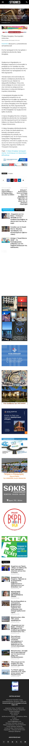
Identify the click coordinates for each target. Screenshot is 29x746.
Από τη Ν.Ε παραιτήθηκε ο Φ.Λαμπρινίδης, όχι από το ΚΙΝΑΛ (8, 192)
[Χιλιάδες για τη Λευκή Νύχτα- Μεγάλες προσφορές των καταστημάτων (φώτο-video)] (6, 229)
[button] (26, 2)
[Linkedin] (19, 180)
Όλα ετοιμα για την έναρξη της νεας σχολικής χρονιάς (18, 663)
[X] (12, 180)
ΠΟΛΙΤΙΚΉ (5, 44)
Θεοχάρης (10, 173)
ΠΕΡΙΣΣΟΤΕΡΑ (19, 210)
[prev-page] (3, 251)
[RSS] (16, 742)
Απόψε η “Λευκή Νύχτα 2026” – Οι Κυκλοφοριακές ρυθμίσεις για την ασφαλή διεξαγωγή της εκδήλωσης (18, 242)
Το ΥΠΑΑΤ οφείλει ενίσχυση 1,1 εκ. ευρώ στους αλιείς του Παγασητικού (18, 672)
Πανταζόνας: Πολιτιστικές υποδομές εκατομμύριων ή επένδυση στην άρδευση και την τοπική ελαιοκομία (17, 641)
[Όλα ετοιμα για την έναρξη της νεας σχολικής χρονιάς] (6, 664)
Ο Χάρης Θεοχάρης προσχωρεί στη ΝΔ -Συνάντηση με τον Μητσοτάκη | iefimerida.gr (14, 153)
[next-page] (5, 251)
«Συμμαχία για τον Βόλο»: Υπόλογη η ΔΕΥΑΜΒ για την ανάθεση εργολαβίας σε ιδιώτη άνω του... (18, 628)
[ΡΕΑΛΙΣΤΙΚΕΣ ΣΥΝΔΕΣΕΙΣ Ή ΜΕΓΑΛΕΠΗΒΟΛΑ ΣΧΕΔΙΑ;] (6, 593)
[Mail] (12, 742)
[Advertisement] (14, 278)
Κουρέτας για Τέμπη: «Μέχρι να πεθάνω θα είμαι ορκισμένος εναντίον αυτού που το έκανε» (19, 569)
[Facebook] (8, 180)
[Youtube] (25, 742)
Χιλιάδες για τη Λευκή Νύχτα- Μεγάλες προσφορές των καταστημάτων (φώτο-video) (18, 230)
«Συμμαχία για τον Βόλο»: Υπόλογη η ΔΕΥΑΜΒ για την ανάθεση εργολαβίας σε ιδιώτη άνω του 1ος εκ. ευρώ (18, 218)
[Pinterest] (15, 180)
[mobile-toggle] (2, 2)
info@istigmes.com (16, 721)
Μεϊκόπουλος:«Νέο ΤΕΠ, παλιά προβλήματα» (18, 618)
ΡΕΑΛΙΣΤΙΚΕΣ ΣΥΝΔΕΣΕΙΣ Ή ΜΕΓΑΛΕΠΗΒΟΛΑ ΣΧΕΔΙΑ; (17, 594)
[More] (23, 180)
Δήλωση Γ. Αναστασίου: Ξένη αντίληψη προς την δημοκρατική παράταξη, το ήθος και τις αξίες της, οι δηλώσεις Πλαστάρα (22, 197)
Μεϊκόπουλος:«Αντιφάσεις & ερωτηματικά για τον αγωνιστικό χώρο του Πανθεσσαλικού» (19, 654)
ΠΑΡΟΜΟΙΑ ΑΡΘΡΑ (8, 210)
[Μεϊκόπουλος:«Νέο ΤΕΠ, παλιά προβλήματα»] (6, 619)
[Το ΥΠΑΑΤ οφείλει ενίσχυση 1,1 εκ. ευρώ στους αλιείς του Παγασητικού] (6, 672)
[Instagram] (8, 742)
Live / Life (3, 7)
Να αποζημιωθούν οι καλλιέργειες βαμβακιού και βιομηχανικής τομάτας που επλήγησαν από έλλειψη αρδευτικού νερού (18, 606)
